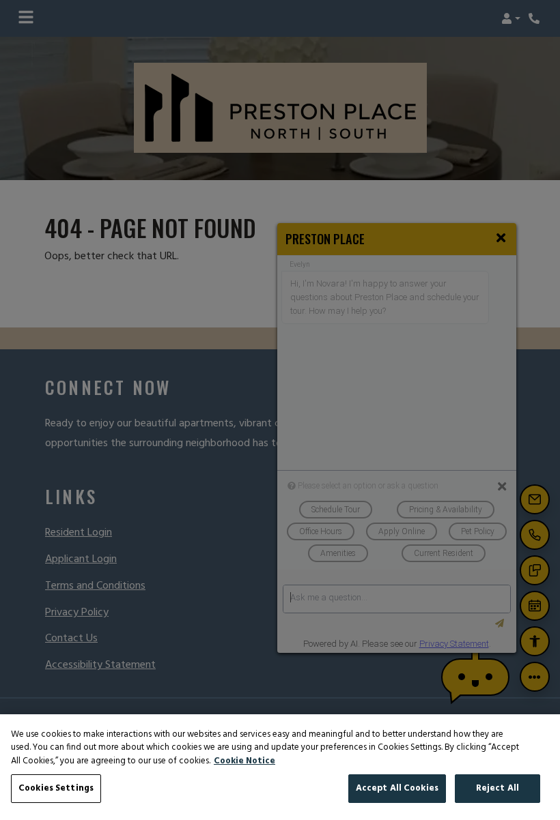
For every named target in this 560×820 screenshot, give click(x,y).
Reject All (497, 788)
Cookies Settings (56, 788)
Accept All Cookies (397, 788)
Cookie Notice (244, 761)
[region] (280, 767)
